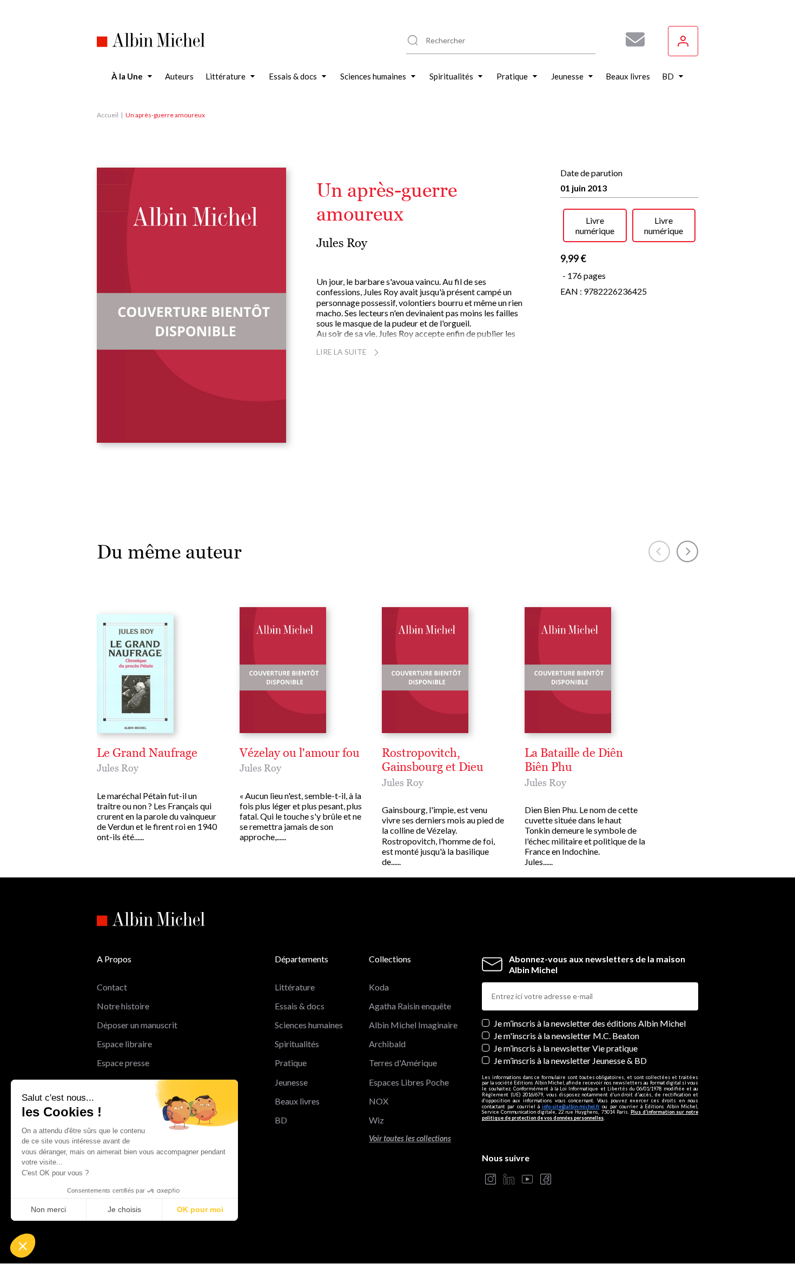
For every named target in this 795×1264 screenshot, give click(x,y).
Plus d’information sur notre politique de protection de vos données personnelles (590, 1115)
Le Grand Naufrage (147, 753)
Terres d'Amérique (403, 1062)
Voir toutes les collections (410, 1138)
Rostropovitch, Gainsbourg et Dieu (432, 760)
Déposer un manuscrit (137, 1025)
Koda (379, 987)
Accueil (107, 115)
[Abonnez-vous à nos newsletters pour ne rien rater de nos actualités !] (631, 39)
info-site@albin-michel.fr (571, 1106)
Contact (112, 987)
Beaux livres (297, 1101)
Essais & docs (299, 1006)
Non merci (48, 1209)
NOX (378, 1101)
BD (281, 1120)
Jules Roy (341, 243)
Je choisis (124, 1209)
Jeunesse (291, 1082)
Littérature (295, 987)
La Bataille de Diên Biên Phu (574, 760)
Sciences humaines (309, 1025)
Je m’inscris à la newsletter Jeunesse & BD (570, 1060)
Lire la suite (341, 351)
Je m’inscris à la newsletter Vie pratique (566, 1048)
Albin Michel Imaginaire (413, 1025)
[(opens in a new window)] (490, 1180)
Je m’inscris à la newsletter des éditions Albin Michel (590, 1023)
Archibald (387, 1044)
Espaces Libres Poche (409, 1082)
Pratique (291, 1062)
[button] (23, 1246)
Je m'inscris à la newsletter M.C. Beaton (566, 1035)
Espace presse (123, 1062)
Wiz (376, 1120)
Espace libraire (124, 1044)
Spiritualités (297, 1044)
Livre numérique (594, 225)
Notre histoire (123, 1006)
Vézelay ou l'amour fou (300, 753)
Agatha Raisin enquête (410, 1006)
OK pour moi (200, 1209)
